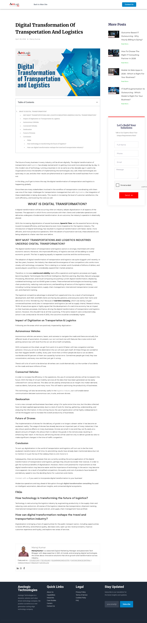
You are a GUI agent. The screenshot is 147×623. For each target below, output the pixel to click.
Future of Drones (29, 133)
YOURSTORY (34, 560)
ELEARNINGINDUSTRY (61, 560)
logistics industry (64, 391)
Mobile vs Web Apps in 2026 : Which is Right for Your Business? (132, 73)
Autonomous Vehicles (31, 122)
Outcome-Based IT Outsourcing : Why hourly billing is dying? (132, 36)
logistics (34, 165)
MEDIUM (34, 563)
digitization (80, 192)
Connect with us (21, 478)
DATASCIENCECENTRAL (80, 560)
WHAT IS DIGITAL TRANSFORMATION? (33, 111)
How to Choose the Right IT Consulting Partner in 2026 (130, 55)
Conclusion (27, 137)
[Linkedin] (18, 568)
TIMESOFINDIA (24, 563)
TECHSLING (45, 560)
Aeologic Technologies (27, 588)
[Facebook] (24, 568)
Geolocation (27, 129)
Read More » (125, 44)
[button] (97, 102)
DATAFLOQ (44, 563)
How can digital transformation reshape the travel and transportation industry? (55, 147)
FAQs (29, 140)
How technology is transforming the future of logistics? (46, 144)
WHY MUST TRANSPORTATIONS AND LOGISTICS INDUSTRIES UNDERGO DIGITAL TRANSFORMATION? (59, 115)
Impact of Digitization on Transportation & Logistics (41, 119)
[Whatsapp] (21, 568)
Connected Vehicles (30, 126)
